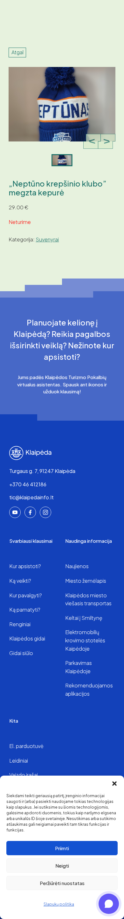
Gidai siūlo (21, 653)
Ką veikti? (20, 580)
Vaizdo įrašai (23, 774)
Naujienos (77, 566)
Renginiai (20, 624)
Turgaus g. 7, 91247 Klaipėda (42, 471)
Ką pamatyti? (24, 609)
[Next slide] (106, 141)
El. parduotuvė (26, 746)
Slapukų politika (59, 904)
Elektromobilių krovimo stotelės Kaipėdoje (85, 640)
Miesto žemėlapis (85, 580)
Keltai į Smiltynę (83, 617)
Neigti (62, 866)
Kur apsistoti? (25, 566)
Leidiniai (18, 760)
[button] (114, 783)
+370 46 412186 (27, 484)
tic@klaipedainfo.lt (31, 497)
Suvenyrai (47, 239)
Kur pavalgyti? (25, 595)
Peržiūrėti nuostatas (62, 883)
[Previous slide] (92, 141)
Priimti (62, 848)
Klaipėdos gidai (27, 638)
